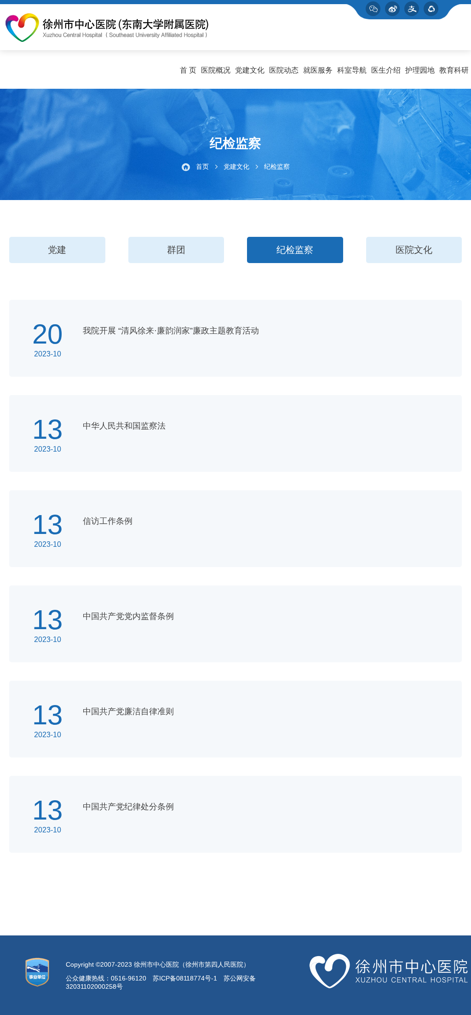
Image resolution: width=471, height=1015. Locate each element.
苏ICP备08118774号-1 (185, 978)
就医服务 (318, 70)
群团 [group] (176, 250)
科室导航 (352, 70)
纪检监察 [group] (294, 250)
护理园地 (420, 70)
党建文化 (249, 70)
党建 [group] (57, 250)
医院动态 (284, 70)
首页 (202, 166)
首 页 (188, 70)
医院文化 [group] (414, 250)
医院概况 (215, 70)
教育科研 (454, 70)
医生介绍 (386, 70)
